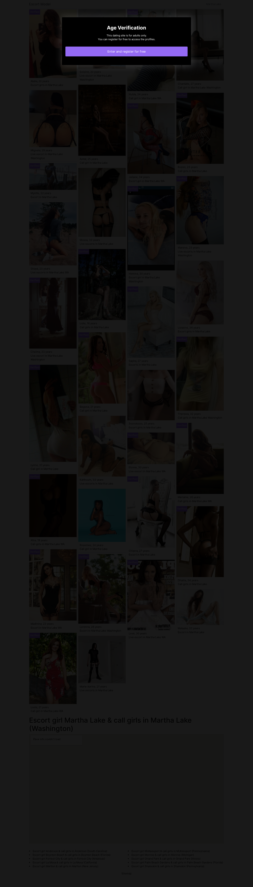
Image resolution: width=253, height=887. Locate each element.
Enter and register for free (126, 51)
